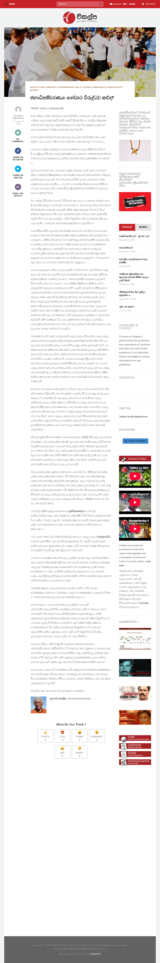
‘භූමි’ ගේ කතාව (126, 306)
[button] (80, 62)
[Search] (100, 4)
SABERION (95, 954)
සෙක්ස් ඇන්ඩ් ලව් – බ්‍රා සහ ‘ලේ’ (134, 236)
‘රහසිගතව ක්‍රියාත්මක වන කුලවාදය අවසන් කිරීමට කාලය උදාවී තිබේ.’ (134, 277)
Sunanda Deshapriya (18, 117)
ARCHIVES (150, 4)
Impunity (34, 90)
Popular (127, 227)
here (135, 356)
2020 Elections (37, 87)
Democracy (51, 87)
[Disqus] (72, 805)
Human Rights (99, 87)
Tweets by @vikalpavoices (133, 416)
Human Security (115, 87)
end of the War (83, 87)
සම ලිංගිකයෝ (126, 247)
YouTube (144, 603)
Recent (143, 227)
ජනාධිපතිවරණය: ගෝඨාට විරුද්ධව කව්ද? (72, 98)
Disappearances (66, 87)
